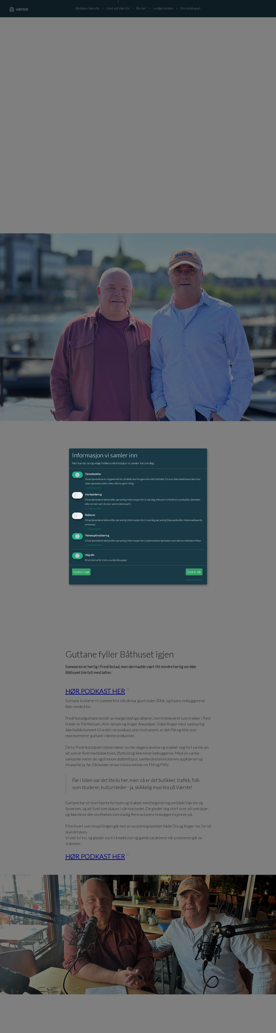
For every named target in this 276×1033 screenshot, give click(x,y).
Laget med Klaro (193, 579)
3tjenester (93, 529)
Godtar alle (194, 572)
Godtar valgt (81, 572)
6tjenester (93, 488)
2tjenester (93, 508)
